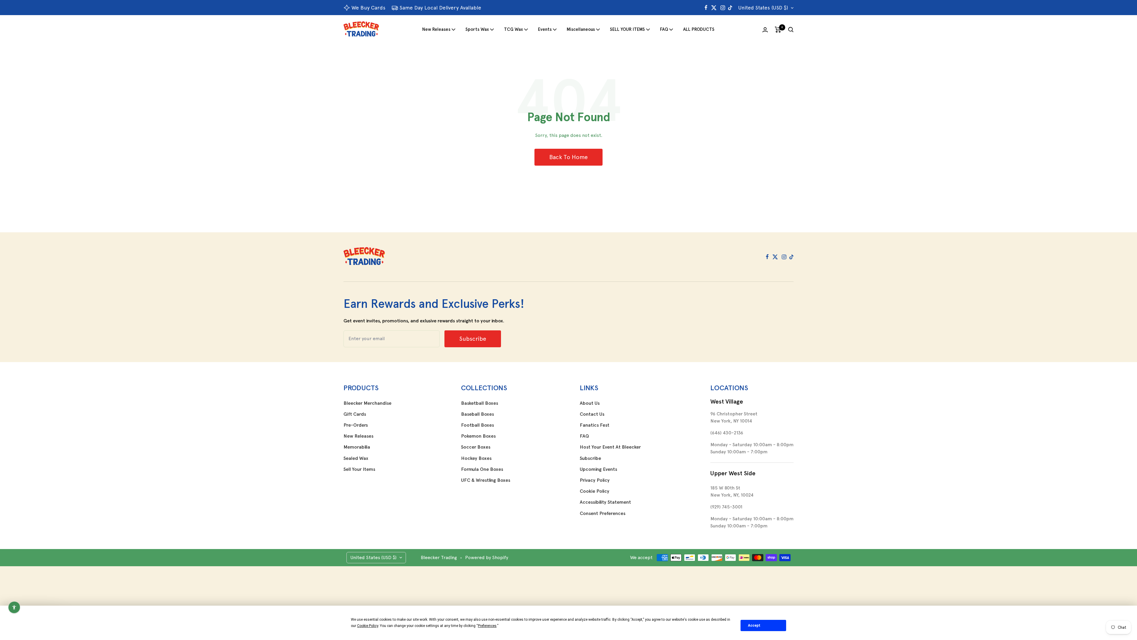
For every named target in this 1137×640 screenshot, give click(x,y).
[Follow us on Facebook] (706, 7)
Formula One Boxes (482, 469)
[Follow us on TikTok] (730, 7)
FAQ (664, 29)
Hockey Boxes (476, 458)
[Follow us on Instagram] (722, 7)
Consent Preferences (602, 513)
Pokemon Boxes (478, 436)
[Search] (791, 29)
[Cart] (778, 30)
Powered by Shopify (486, 557)
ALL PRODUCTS (698, 29)
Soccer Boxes (475, 447)
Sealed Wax (355, 458)
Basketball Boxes (479, 403)
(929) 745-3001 (726, 507)
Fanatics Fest (594, 425)
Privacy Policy (595, 480)
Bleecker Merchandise (367, 403)
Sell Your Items (359, 469)
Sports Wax (477, 29)
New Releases (436, 29)
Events (545, 29)
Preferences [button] (487, 626)
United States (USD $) (763, 8)
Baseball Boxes (477, 414)
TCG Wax (513, 29)
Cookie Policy (594, 491)
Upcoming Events (598, 469)
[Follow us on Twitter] (713, 7)
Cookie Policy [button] (367, 626)
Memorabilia (356, 447)
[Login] (765, 29)
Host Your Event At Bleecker (610, 447)
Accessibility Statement (605, 502)
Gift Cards (354, 414)
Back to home (568, 157)
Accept (754, 625)
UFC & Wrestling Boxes (485, 480)
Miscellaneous (581, 29)
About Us (590, 403)
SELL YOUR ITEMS (627, 29)
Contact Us (592, 414)
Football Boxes (477, 425)
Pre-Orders (355, 425)
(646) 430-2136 (726, 433)
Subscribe (590, 458)
